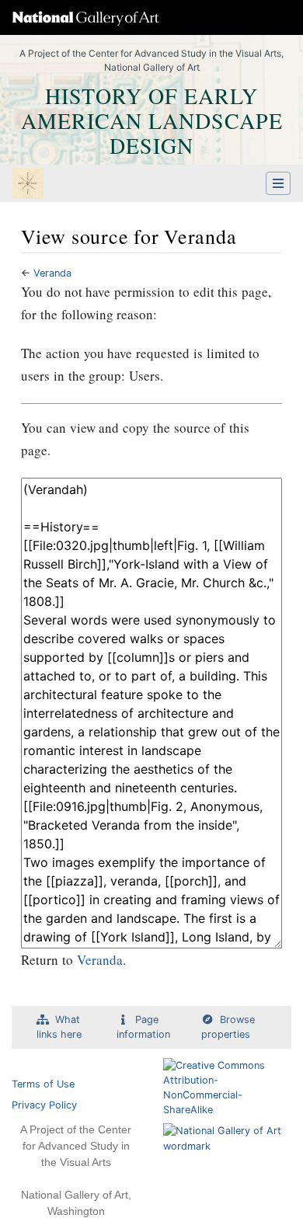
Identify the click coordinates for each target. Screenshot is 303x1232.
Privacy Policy (44, 1105)
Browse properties (228, 1027)
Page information (143, 1027)
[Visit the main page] (28, 185)
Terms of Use (43, 1084)
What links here (59, 1027)
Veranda (52, 273)
